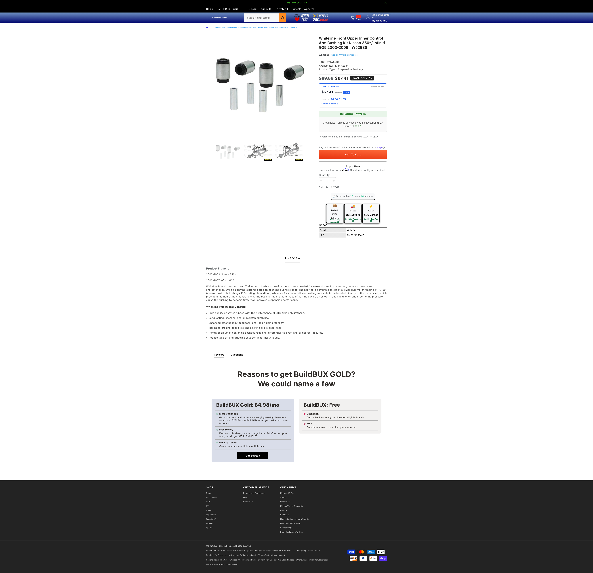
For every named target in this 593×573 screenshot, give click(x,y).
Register (385, 15)
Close (385, 3)
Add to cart (353, 154)
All (207, 26)
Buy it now (353, 166)
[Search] (265, 17)
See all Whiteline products (344, 54)
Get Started (253, 455)
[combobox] (261, 17)
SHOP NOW (302, 3)
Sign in (374, 16)
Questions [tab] (237, 354)
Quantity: (324, 175)
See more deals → (330, 104)
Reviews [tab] (219, 354)
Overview (292, 258)
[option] (258, 82)
